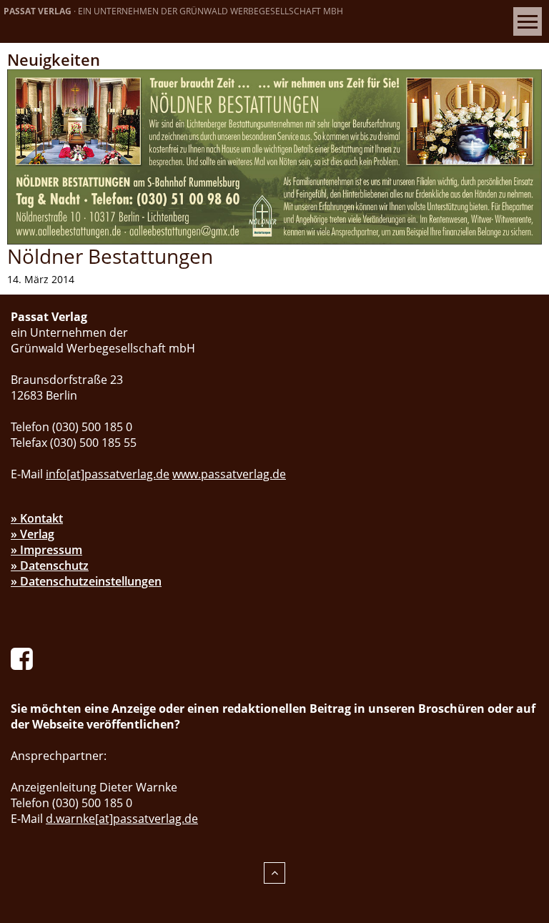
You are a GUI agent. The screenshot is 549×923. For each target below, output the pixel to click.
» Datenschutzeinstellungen (86, 581)
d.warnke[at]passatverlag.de (122, 818)
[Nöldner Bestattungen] (274, 156)
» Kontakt (37, 518)
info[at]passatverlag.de (107, 474)
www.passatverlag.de (229, 474)
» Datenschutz (50, 565)
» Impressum (46, 550)
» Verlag (32, 534)
